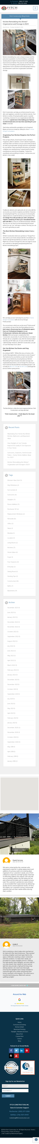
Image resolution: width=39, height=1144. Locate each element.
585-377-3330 (13, 366)
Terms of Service (15, 1131)
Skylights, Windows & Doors (19, 1031)
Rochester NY (13, 509)
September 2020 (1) (13, 742)
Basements (12, 591)
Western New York (14, 480)
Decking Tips (12, 576)
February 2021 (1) (12, 718)
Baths (10, 586)
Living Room (12, 543)
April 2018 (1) (11, 751)
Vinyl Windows (13, 485)
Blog (19, 1041)
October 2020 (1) (12, 737)
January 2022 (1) (12, 675)
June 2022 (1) (11, 651)
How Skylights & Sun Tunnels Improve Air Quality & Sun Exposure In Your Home (19, 445)
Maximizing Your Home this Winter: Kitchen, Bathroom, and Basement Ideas (18, 436)
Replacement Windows (16, 514)
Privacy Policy (5, 1131)
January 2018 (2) (12, 761)
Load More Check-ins (18, 985)
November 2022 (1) (13, 627)
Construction (13, 581)
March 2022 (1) (12, 665)
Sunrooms (12, 495)
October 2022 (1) (12, 632)
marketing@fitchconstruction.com (19, 1118)
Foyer (10, 557)
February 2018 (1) (12, 756)
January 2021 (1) (12, 723)
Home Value (12, 552)
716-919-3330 (23, 366)
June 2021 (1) (11, 703)
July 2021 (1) (11, 699)
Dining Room (12, 571)
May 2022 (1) (11, 656)
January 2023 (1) (12, 617)
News (10, 528)
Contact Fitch (19, 1036)
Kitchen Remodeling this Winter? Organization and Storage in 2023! (18, 463)
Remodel (11, 519)
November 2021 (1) (13, 684)
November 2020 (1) (13, 732)
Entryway (11, 567)
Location (11, 538)
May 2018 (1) (11, 747)
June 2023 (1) (11, 612)
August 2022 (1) (12, 641)
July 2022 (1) (11, 646)
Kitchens (11, 547)
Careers (19, 1038)
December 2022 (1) (13, 622)
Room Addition (13, 504)
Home (19, 1022)
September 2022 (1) (13, 636)
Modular (11, 533)
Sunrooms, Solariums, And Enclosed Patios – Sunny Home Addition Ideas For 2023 (19, 455)
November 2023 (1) (13, 608)
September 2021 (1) (13, 694)
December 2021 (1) (13, 679)
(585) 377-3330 (23, 1)
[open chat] (31, 1140)
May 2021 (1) (11, 708)
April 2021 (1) (11, 713)
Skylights (11, 499)
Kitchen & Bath (19, 1027)
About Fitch (19, 1034)
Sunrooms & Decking (19, 1025)
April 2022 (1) (11, 660)
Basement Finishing (19, 1029)
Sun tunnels (12, 490)
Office (10, 523)
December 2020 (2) (13, 727)
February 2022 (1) (13, 670)
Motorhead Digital (16, 1133)
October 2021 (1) (12, 689)
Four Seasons (13, 562)
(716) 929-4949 (22, 3)
